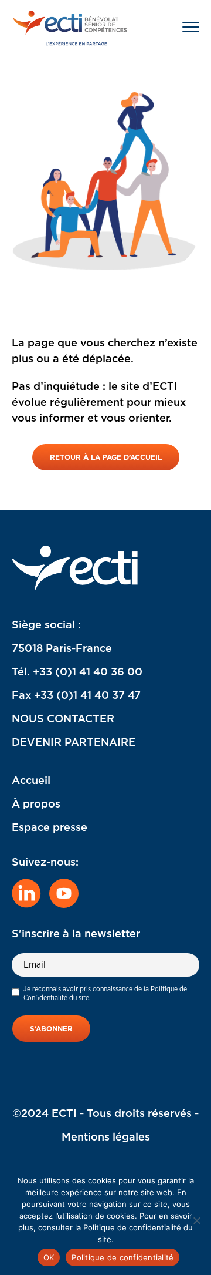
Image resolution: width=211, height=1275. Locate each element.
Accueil (31, 780)
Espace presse (49, 827)
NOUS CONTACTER (63, 718)
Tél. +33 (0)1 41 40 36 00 (77, 671)
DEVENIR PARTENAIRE (73, 742)
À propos (36, 804)
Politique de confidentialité (122, 1257)
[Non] (196, 1220)
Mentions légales (106, 1137)
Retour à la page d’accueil (106, 457)
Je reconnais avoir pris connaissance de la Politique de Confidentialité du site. (105, 993)
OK (49, 1257)
